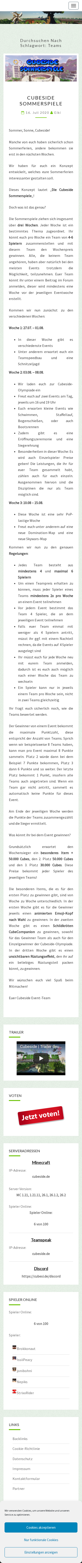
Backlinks (20, 1438)
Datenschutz (23, 1458)
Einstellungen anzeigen (41, 1552)
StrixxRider (25, 1393)
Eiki (57, 112)
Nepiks (22, 1382)
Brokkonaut (26, 1348)
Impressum (21, 1468)
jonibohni (24, 1370)
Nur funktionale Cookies (41, 1540)
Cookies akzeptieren (41, 1527)
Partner (19, 1488)
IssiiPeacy (24, 1359)
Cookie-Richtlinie (26, 1448)
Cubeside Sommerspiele (41, 101)
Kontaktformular (26, 1478)
